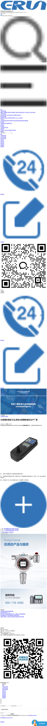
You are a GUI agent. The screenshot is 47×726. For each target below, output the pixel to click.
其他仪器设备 (25, 120)
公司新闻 (2, 127)
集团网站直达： (5, 699)
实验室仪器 (20, 120)
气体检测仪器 (3, 111)
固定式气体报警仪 (11, 112)
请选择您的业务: (3, 707)
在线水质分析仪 (3, 115)
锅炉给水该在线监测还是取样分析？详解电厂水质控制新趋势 (12, 614)
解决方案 (2, 122)
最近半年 (12, 532)
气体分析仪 (27, 112)
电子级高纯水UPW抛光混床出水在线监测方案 (9, 615)
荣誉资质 (10, 130)
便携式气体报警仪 (4, 112)
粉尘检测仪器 (3, 116)
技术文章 (6, 127)
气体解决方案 (3, 123)
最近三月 (8, 532)
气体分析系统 (32, 112)
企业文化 (6, 130)
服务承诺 (14, 130)
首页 (1, 109)
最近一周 (4, 532)
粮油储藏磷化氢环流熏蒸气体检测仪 (11, 528)
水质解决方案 (9, 123)
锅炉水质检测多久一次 (5, 612)
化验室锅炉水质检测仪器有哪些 (6, 611)
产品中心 (2, 119)
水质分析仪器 (3, 113)
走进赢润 (2, 128)
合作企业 (2, 124)
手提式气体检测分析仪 (20, 112)
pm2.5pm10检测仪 (19, 117)
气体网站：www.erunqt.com (6, 702)
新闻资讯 (2, 126)
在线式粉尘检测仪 (11, 117)
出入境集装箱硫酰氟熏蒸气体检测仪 (11, 530)
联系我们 (2, 131)
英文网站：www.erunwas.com (7, 704)
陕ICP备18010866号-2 (32, 715)
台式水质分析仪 (10, 115)
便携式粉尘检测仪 (4, 117)
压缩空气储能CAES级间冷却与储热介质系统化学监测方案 (12, 616)
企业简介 (2, 130)
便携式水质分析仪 (17, 115)
